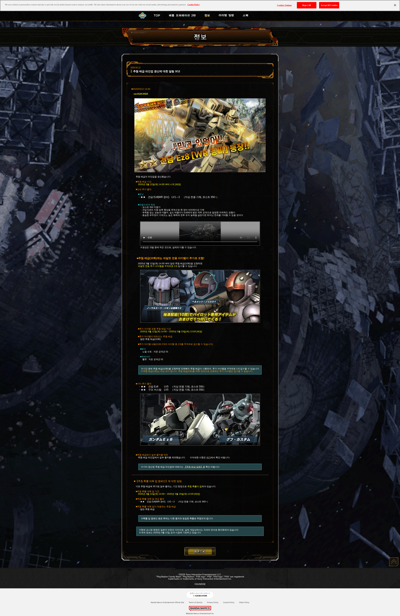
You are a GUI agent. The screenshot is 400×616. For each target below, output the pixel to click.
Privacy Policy (212, 602)
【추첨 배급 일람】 (193, 467)
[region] (200, 5)
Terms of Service (195, 602)
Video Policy (244, 602)
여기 (208, 457)
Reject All (306, 5)
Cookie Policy (228, 602)
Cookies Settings (284, 5)
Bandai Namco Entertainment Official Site (167, 602)
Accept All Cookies (329, 5)
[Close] (395, 5)
